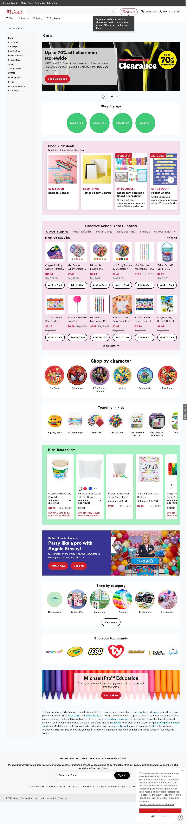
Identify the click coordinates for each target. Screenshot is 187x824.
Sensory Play (14, 60)
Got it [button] (160, 811)
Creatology (13, 91)
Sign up (122, 775)
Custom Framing (10, 3)
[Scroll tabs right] (174, 231)
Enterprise (40, 3)
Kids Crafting (14, 51)
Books (11, 82)
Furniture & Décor (16, 86)
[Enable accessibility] (180, 817)
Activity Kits (13, 42)
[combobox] (69, 11)
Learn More (111, 695)
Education (52, 3)
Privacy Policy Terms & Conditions (157, 804)
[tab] (57, 232)
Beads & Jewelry (16, 55)
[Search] (113, 12)
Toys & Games (14, 69)
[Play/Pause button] (104, 96)
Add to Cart (55, 285)
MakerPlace (27, 3)
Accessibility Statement (56, 798)
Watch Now (58, 565)
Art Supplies (14, 47)
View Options (77, 337)
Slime (10, 64)
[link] (55, 265)
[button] (160, 816)
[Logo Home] (14, 12)
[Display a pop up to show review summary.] (70, 501)
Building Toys (14, 77)
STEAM (11, 73)
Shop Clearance (57, 78)
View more (111, 622)
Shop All (78, 565)
